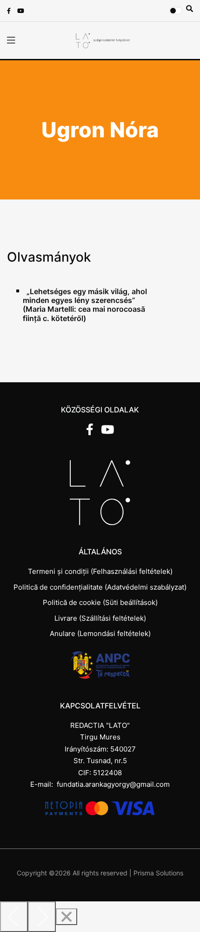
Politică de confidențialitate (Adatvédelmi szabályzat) (100, 587)
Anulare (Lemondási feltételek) (100, 633)
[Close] (66, 916)
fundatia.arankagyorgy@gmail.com (113, 784)
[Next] (42, 916)
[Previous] (14, 916)
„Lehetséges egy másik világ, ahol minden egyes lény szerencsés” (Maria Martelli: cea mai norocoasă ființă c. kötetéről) (85, 305)
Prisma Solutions (158, 873)
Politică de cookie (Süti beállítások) (100, 602)
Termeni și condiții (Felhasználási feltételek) (100, 571)
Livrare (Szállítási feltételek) (100, 618)
